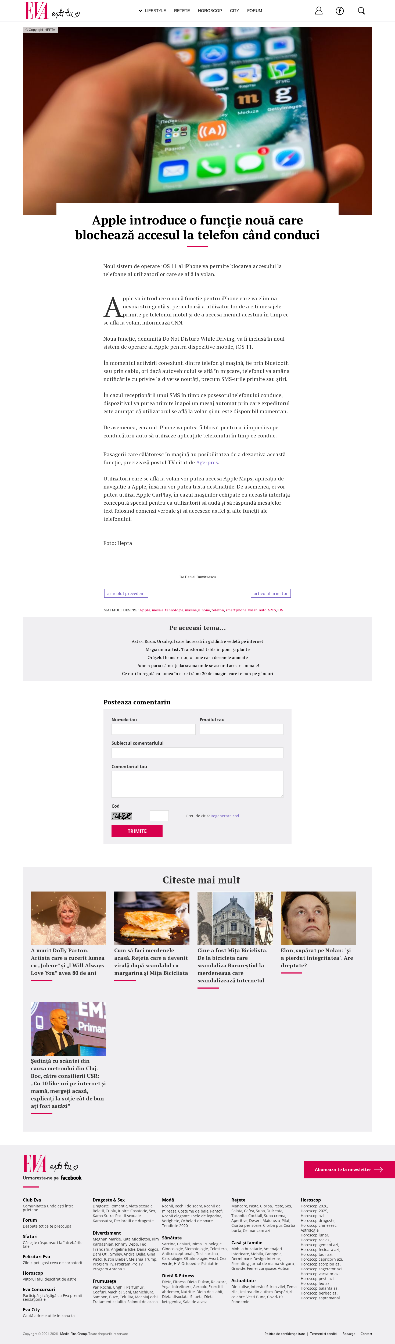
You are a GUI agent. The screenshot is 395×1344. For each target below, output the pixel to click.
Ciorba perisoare (246, 1225)
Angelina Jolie (123, 1249)
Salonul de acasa (142, 1301)
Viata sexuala (141, 1205)
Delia (140, 1254)
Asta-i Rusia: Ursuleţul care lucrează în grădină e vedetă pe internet (197, 641)
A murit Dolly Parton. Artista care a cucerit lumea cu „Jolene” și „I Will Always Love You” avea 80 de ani (68, 961)
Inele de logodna (206, 1215)
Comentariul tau (129, 766)
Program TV (103, 1264)
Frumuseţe (104, 1281)
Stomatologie (196, 1248)
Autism (284, 1268)
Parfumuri (135, 1287)
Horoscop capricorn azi (321, 1259)
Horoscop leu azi (316, 1283)
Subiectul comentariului (138, 743)
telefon (217, 609)
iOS (280, 609)
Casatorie (138, 1210)
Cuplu (111, 1210)
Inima (197, 1243)
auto (263, 609)
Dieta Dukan (198, 1281)
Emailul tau (212, 720)
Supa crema (274, 1215)
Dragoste (101, 1205)
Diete (166, 1281)
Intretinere (182, 1286)
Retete (182, 10)
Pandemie (240, 1301)
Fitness (179, 1281)
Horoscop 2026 (314, 1205)
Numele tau (124, 720)
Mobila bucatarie (246, 1248)
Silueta (196, 1296)
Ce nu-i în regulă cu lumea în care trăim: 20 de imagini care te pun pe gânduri (197, 673)
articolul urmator (271, 593)
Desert (255, 1220)
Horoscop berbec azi (319, 1293)
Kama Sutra (103, 1215)
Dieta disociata (175, 1296)
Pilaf (285, 1220)
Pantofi (216, 1211)
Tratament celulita (109, 1301)
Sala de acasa (195, 1301)
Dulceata (274, 1210)
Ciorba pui (272, 1225)
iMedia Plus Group (73, 1333)
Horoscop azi (312, 1215)
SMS (272, 609)
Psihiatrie (209, 1263)
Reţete (238, 1200)
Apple (144, 609)
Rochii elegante (176, 1215)
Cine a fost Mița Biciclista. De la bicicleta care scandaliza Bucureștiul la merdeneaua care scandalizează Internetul (232, 965)
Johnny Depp (126, 1244)
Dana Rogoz (147, 1249)
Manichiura (143, 1292)
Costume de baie (193, 1211)
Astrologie (310, 1230)
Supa (260, 1210)
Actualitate (243, 1281)
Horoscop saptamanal (320, 1297)
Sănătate (172, 1238)
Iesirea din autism (256, 1291)
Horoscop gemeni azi (319, 1244)
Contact (366, 1333)
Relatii (98, 1210)
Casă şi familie (246, 1243)
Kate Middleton (136, 1239)
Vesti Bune (255, 1296)
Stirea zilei (275, 1286)
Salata (236, 1210)
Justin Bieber (115, 1259)
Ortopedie (190, 1263)
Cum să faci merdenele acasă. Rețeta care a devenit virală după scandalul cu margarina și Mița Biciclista (151, 961)
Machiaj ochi (146, 1296)
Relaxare (219, 1281)
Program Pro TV (129, 1264)
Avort (213, 1258)
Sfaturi (30, 1236)
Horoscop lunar (314, 1235)
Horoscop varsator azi (320, 1273)
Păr (96, 1287)
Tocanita (239, 1215)
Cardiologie (172, 1258)
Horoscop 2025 (314, 1210)
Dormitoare (241, 1258)
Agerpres (207, 462)
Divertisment (107, 1233)
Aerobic (200, 1286)
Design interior (266, 1258)
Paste (253, 1205)
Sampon (100, 1296)
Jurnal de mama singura (272, 1263)
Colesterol (219, 1248)
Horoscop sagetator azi (321, 1268)
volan (252, 609)
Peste (278, 1205)
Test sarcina (207, 1253)
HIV (177, 1263)
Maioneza (271, 1220)
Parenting (240, 1263)
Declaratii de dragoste (134, 1220)
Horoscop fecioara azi (320, 1249)
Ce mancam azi (256, 1230)
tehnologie (174, 609)
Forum (254, 10)
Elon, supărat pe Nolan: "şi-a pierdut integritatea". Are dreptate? (317, 958)
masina (191, 609)
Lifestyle (155, 10)
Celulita (126, 1296)
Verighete (170, 1220)
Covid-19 (275, 1296)
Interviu (258, 1286)
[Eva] (39, 6)
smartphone (235, 609)
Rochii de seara (188, 1205)
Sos (288, 1205)
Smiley (116, 1254)
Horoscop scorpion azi (320, 1264)
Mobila (257, 1253)
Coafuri (99, 1292)
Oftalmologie (195, 1258)
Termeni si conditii (323, 1333)
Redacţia (349, 1333)
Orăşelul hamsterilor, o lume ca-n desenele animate (198, 657)
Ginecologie (172, 1248)
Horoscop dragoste (318, 1220)
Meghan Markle (107, 1239)
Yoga (166, 1286)
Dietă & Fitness (178, 1276)
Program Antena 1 (109, 1268)
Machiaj (114, 1292)
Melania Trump (142, 1259)
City (234, 10)
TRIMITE (137, 831)
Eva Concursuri (39, 1289)
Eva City (31, 1310)
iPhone (204, 609)
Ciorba (266, 1205)
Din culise (240, 1286)
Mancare (239, 1205)
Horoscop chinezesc (318, 1225)
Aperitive (239, 1220)
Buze (113, 1296)
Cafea (249, 1210)
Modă (168, 1200)
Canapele (273, 1253)
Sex (152, 1210)
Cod (116, 806)
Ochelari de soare (197, 1220)
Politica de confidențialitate (285, 1333)
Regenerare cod (225, 815)
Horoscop (210, 10)
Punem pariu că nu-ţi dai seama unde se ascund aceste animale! (197, 665)
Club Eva (32, 1200)
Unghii (119, 1287)
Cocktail (255, 1215)
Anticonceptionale (178, 1253)
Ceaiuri (183, 1243)
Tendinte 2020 (175, 1225)
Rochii (105, 1287)
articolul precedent (126, 593)
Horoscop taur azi (316, 1254)
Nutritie (188, 1291)
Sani (127, 1292)
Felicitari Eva (36, 1257)
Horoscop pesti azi (317, 1278)
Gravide (238, 1268)
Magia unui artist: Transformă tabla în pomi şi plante (198, 649)
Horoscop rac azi (316, 1239)
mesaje (157, 609)
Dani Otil (101, 1254)
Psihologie (212, 1243)
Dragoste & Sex (109, 1200)
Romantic (118, 1205)
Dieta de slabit (209, 1291)
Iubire (123, 1210)
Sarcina (168, 1243)
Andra (129, 1254)
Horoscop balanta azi (320, 1288)
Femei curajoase (261, 1268)
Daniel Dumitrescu (200, 576)
